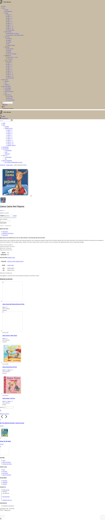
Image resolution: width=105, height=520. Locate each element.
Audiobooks (8, 90)
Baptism (9, 50)
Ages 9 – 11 (10, 25)
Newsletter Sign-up (7, 500)
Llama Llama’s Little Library (9, 336)
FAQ (6, 93)
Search (1, 407)
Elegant (9, 40)
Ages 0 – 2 (9, 15)
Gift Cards (7, 37)
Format (2, 216)
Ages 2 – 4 (9, 16)
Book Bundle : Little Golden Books (15, 35)
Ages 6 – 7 (9, 20)
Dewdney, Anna (11, 257)
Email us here (5, 490)
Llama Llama (10, 265)
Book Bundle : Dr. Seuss (13, 33)
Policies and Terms (7, 464)
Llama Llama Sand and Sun (9, 367)
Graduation (10, 59)
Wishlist (7, 81)
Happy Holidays (11, 45)
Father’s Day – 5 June (12, 57)
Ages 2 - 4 (2, 210)
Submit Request (17, 513)
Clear (15, 216)
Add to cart (3, 223)
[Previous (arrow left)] (0, 517)
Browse (6, 10)
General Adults (10, 30)
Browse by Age (8, 128)
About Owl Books (6, 86)
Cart (6, 83)
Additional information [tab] (8, 233)
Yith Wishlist (8, 150)
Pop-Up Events (11, 100)
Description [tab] (5, 232)
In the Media (8, 88)
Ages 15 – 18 (10, 28)
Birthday (9, 42)
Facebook (4, 481)
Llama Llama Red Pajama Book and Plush (13, 304)
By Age (6, 13)
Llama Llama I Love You (8, 398)
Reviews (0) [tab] (5, 235)
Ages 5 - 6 (4, 338)
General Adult (10, 78)
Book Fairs (9, 98)
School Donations (9, 91)
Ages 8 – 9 (9, 23)
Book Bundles (8, 32)
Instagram (5, 482)
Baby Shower (10, 49)
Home (3, 6)
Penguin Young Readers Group (15, 261)
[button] (8, 217)
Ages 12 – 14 (10, 27)
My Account (5, 80)
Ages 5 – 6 (9, 18)
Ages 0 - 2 (4, 370)
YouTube (4, 484)
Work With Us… (8, 95)
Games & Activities (11, 54)
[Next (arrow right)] (1, 517)
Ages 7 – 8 (9, 21)
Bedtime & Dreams (4, 414)
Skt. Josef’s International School (13, 162)
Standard (9, 38)
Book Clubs (10, 97)
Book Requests (8, 11)
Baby (8, 44)
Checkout (7, 85)
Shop (3, 8)
